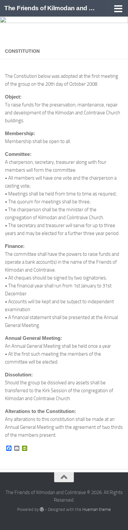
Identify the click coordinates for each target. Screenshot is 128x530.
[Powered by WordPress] (42, 509)
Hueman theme (96, 509)
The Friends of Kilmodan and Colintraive (50, 8)
